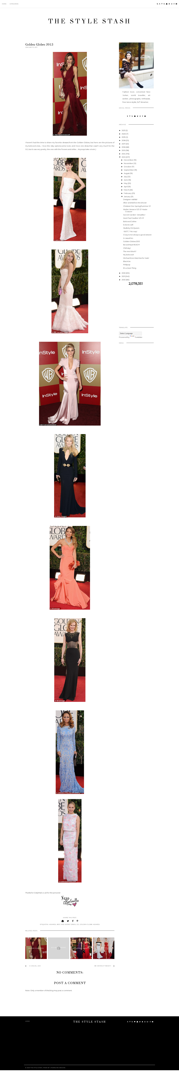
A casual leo (128, 238)
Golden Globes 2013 (36, 948)
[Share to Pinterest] (77, 921)
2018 (124, 140)
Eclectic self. (128, 225)
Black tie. (127, 261)
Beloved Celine (129, 221)
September (129, 170)
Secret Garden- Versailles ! (134, 215)
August (127, 173)
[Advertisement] (141, 304)
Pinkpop (126, 265)
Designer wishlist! (130, 199)
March (127, 190)
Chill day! (127, 248)
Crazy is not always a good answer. (137, 235)
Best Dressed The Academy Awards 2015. (103, 948)
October (128, 167)
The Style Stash (89, 21)
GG (78, 924)
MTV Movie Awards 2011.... (58, 948)
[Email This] (62, 921)
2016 (124, 147)
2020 (124, 134)
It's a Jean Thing (129, 268)
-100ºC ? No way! (130, 231)
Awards (52, 924)
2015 (124, 150)
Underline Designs (57, 1067)
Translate (138, 337)
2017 (124, 144)
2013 (124, 157)
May (126, 183)
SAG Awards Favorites (81, 948)
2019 (124, 137)
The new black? (129, 251)
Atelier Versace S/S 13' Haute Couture (135, 210)
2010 (124, 280)
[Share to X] (68, 921)
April (126, 186)
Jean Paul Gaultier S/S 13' (133, 218)
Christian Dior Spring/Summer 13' (137, 206)
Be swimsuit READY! (131, 245)
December (129, 160)
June (126, 180)
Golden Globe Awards (90, 924)
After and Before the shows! (135, 203)
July (125, 177)
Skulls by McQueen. (131, 228)
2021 (124, 130)
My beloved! (128, 255)
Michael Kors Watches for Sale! (136, 258)
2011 (123, 276)
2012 (124, 273)
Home (4, 4)
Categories (14, 4)
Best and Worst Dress (66, 924)
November (129, 163)
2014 (124, 154)
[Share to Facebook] (73, 921)
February (128, 193)
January (127, 196)
